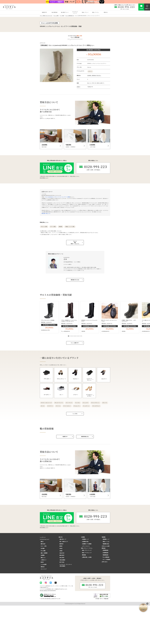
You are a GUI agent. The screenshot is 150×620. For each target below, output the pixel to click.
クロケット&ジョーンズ (47, 402)
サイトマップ (43, 569)
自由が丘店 (62, 553)
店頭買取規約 (105, 550)
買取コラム (43, 557)
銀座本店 (61, 543)
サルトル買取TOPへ (75, 342)
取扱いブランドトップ (86, 550)
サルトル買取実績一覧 (69, 15)
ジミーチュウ (69, 402)
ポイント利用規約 (106, 559)
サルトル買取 (56, 15)
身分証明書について (44, 177)
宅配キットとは (106, 541)
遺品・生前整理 (44, 553)
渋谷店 (61, 548)
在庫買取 (43, 555)
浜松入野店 (62, 557)
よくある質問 (43, 564)
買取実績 (84, 554)
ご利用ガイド (43, 559)
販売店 (42, 562)
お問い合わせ (104, 561)
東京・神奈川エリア (64, 541)
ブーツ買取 (62, 15)
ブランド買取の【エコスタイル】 (46, 15)
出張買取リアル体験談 (86, 543)
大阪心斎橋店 (62, 559)
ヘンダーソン (86, 405)
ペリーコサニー (67, 405)
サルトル (89, 67)
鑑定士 (42, 541)
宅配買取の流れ (106, 543)
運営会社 (43, 566)
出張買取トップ (85, 539)
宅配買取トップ (106, 539)
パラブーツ (50, 405)
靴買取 (60, 226)
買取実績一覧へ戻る (75, 279)
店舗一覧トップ (63, 539)
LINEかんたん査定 (106, 546)
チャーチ (105, 402)
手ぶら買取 (43, 550)
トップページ (42, 537)
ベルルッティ (77, 405)
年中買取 (43, 548)
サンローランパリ (59, 402)
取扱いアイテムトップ (86, 552)
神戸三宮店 (62, 562)
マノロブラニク (96, 405)
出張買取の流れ (85, 541)
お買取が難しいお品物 (86, 557)
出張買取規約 (105, 552)
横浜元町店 (62, 555)
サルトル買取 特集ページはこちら (75, 242)
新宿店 (61, 546)
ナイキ (43, 405)
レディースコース (86, 546)
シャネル (78, 402)
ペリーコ (58, 405)
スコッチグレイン (95, 402)
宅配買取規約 (105, 554)
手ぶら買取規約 (106, 557)
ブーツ (90, 71)
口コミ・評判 (43, 546)
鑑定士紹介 (43, 543)
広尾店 (61, 550)
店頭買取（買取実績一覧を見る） (94, 75)
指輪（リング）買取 (70, 226)
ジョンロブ (85, 402)
